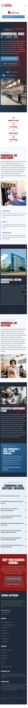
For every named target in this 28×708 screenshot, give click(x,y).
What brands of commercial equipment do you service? (12, 524)
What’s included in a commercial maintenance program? (9, 509)
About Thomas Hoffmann (6, 650)
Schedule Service (8, 17)
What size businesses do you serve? (10, 496)
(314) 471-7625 (4, 614)
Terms (6, 702)
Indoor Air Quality (5, 633)
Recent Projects (4, 655)
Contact (3, 661)
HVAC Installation (5, 627)
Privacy (2, 702)
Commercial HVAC (5, 641)
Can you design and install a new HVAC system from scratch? (11, 517)
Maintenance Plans (5, 639)
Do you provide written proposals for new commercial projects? (12, 546)
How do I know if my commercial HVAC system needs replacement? (11, 531)
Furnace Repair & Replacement (7, 625)
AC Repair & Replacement (6, 622)
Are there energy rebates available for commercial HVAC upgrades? (11, 539)
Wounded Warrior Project (6, 666)
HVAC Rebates (4, 658)
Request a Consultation (10, 64)
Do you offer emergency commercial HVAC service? (12, 502)
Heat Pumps (3, 630)
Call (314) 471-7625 (10, 58)
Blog (2, 664)
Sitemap (10, 702)
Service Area (3, 653)
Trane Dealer (4, 636)
